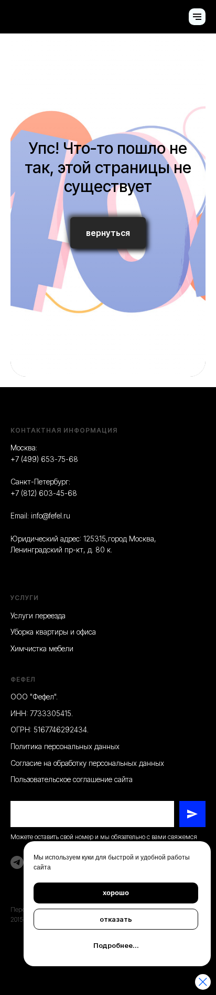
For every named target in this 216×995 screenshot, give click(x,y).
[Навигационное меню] (197, 16)
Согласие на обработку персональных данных (87, 763)
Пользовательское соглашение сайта (71, 779)
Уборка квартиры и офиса (53, 631)
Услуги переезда (38, 615)
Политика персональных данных (65, 746)
